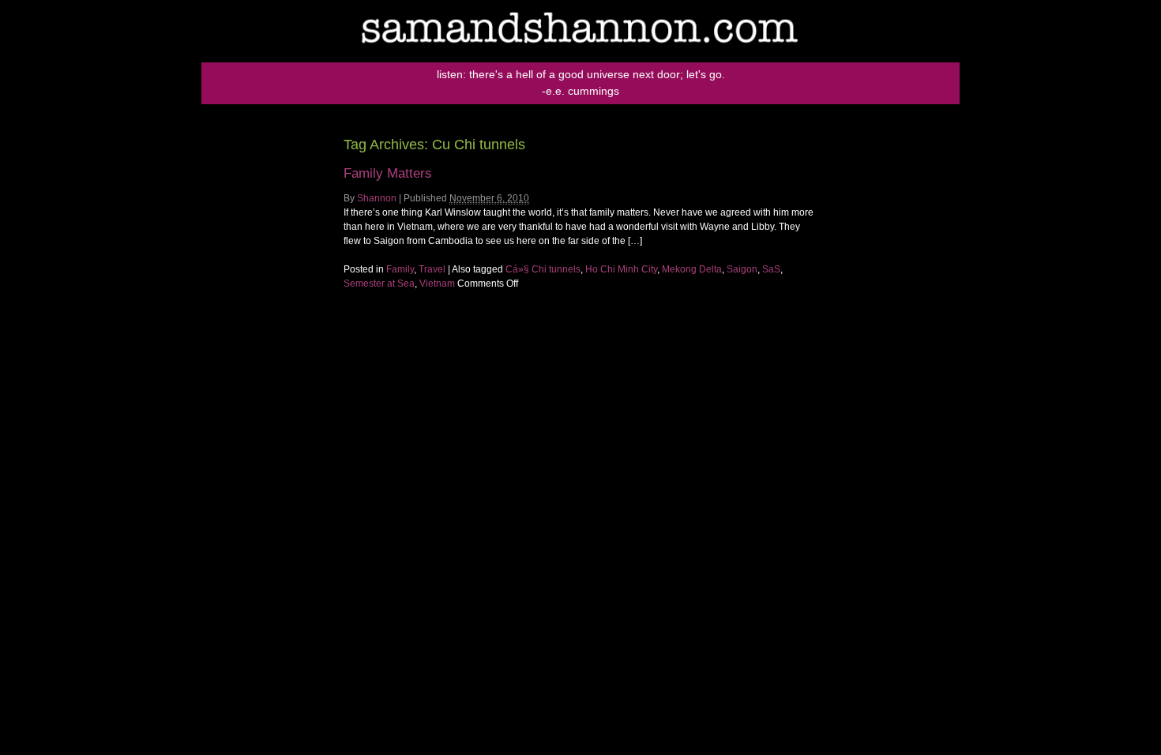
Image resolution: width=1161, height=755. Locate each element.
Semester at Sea (379, 283)
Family (400, 269)
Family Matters (388, 173)
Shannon (376, 198)
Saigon (742, 269)
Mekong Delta (692, 269)
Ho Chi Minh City (621, 269)
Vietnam (437, 283)
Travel (432, 269)
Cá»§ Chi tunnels (542, 269)
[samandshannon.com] (580, 59)
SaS (771, 269)
